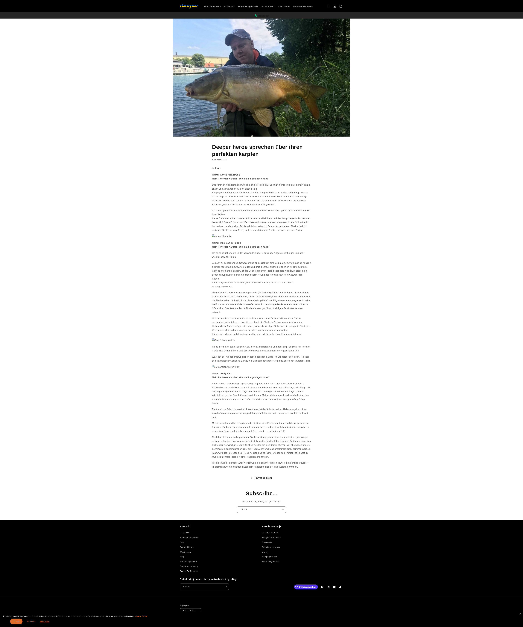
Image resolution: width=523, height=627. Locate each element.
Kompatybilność (269, 557)
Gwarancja (267, 542)
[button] (213, 6)
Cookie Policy (141, 616)
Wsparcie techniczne (189, 537)
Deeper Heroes (187, 547)
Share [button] (218, 168)
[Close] (520, 613)
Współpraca (185, 552)
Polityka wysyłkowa (271, 547)
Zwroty (265, 552)
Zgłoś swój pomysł (270, 561)
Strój (182, 542)
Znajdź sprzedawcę (189, 566)
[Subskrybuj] (283, 509)
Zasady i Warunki (270, 533)
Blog (182, 557)
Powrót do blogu (263, 478)
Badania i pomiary (188, 561)
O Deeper (184, 533)
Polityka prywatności (271, 537)
